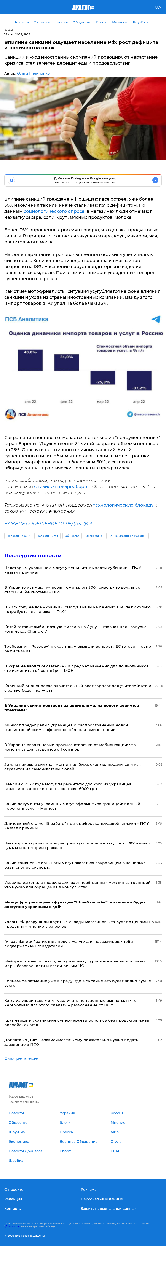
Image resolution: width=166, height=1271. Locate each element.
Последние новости (33, 555)
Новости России (18, 535)
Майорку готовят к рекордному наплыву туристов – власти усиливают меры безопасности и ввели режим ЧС (75, 963)
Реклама (88, 1190)
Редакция (13, 1199)
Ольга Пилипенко (33, 73)
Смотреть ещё (21, 1058)
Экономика (94, 535)
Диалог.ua (12, 1226)
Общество (72, 535)
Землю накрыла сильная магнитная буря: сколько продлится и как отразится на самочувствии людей (72, 766)
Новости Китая (47, 535)
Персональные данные (102, 1199)
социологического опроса (54, 211)
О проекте (13, 1190)
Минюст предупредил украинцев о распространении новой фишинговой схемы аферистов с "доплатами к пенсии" (66, 727)
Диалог (8, 30)
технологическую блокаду (123, 505)
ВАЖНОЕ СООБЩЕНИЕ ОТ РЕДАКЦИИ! (48, 523)
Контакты (13, 1209)
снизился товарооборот (61, 486)
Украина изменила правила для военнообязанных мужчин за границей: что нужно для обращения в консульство (78, 884)
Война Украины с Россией (127, 535)
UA (158, 7)
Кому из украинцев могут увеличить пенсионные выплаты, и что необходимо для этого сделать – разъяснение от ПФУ (70, 1002)
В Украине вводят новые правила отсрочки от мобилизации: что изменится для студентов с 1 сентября (70, 747)
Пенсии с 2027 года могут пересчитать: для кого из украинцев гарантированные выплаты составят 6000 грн (67, 786)
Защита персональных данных (108, 1209)
